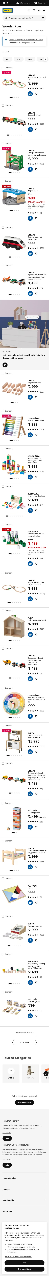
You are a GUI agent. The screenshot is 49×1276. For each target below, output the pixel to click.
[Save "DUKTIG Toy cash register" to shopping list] (36, 940)
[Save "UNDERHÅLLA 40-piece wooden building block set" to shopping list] (36, 477)
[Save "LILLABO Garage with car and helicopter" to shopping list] (36, 169)
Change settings (24, 1269)
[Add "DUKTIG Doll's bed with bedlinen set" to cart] (30, 866)
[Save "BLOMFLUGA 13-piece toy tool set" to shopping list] (36, 510)
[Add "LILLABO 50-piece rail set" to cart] (30, 397)
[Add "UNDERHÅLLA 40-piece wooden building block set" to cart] (30, 477)
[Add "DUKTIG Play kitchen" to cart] (30, 751)
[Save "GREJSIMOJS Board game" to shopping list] (36, 563)
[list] (24, 1073)
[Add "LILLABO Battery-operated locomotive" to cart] (30, 253)
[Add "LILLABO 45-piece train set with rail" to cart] (30, 93)
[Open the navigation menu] (43, 10)
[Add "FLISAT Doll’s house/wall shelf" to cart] (30, 634)
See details (7, 1132)
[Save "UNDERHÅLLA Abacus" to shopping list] (36, 434)
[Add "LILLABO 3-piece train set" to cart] (30, 129)
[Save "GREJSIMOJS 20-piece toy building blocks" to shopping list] (36, 982)
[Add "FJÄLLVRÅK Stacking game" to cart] (30, 827)
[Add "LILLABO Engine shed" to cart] (30, 218)
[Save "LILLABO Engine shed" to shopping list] (36, 218)
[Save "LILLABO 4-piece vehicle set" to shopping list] (36, 793)
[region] (24, 1248)
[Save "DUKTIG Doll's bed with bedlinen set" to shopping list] (36, 866)
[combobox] (22, 18)
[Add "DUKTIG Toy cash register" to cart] (30, 940)
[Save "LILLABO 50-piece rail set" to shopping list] (36, 397)
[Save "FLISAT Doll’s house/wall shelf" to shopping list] (36, 634)
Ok (24, 1263)
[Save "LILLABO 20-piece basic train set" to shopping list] (36, 598)
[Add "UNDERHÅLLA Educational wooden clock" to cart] (30, 716)
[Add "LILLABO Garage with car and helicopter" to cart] (30, 169)
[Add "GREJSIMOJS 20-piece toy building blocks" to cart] (30, 982)
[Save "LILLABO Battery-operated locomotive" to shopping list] (36, 253)
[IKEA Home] (8, 10)
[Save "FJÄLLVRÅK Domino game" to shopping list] (36, 1015)
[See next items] (45, 59)
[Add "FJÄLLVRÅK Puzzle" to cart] (30, 902)
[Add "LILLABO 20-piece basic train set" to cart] (30, 598)
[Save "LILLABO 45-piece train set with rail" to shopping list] (36, 93)
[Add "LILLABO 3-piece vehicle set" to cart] (30, 293)
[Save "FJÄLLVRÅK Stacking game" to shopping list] (36, 827)
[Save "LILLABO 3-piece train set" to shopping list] (36, 129)
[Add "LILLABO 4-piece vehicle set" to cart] (30, 793)
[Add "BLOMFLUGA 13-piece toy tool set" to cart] (30, 510)
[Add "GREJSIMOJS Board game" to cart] (30, 563)
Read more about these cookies (18, 1256)
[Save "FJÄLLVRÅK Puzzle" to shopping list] (36, 902)
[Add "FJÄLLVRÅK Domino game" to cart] (30, 1015)
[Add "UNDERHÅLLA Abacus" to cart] (30, 434)
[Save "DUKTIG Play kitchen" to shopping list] (36, 751)
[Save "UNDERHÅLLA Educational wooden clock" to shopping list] (36, 716)
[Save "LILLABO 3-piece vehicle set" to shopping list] (36, 293)
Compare (9, 68)
